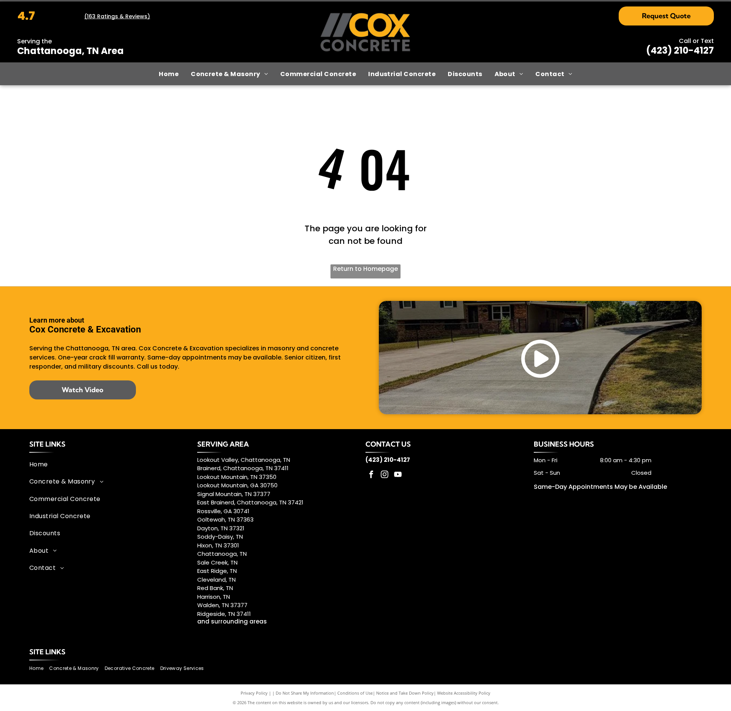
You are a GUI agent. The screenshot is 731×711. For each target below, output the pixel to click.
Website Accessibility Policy (463, 693)
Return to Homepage (365, 268)
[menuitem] (169, 73)
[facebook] (371, 475)
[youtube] (398, 475)
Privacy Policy (254, 693)
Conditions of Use (355, 693)
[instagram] (384, 475)
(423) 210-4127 (680, 50)
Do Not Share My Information (305, 693)
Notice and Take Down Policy (405, 693)
